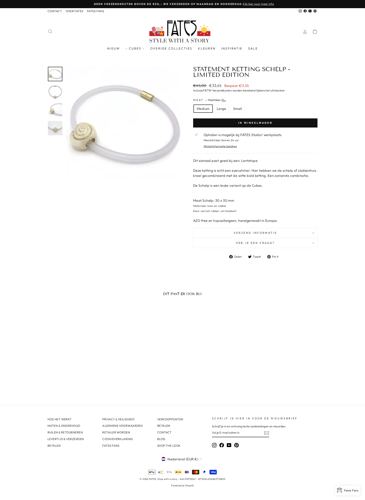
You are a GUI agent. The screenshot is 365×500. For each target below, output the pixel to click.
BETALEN (54, 445)
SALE (253, 48)
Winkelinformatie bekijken (220, 146)
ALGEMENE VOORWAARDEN (122, 426)
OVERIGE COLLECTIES (171, 48)
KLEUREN (207, 48)
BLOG (161, 439)
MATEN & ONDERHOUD (64, 426)
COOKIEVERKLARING (117, 439)
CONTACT (55, 11)
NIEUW (113, 48)
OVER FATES (74, 11)
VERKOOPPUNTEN (170, 419)
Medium (203, 108)
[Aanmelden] (266, 433)
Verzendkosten (222, 90)
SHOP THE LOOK (169, 445)
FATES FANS (95, 11)
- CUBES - (135, 48)
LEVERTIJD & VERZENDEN (66, 439)
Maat (207, 100)
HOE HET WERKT (60, 419)
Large (221, 108)
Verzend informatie (255, 233)
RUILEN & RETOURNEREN (65, 432)
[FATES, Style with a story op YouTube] (229, 445)
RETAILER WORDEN (116, 432)
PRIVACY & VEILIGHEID (118, 419)
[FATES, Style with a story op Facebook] (221, 445)
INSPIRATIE (231, 48)
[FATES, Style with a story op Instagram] (214, 445)
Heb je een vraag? (255, 243)
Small (237, 108)
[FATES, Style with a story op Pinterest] (236, 445)
